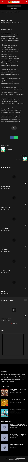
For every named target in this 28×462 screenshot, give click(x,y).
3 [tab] (14, 323)
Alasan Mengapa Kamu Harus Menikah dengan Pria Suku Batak (18, 425)
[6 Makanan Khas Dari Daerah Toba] (4, 402)
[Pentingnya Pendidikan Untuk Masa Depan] (4, 413)
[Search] (26, 2)
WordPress (16, 459)
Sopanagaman (6, 319)
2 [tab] (13, 323)
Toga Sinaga (4, 249)
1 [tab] (11, 323)
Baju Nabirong (10, 149)
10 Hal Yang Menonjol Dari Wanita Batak (16, 445)
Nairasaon (19, 159)
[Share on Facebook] (12, 137)
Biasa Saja (3, 291)
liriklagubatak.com (21, 458)
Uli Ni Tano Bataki (5, 270)
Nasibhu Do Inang (5, 186)
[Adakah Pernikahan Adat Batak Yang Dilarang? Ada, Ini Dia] (4, 437)
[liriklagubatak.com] (14, 2)
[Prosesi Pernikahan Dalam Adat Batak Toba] (4, 392)
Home (2, 12)
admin (3, 22)
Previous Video (5, 145)
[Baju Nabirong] (3, 149)
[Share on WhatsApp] (16, 137)
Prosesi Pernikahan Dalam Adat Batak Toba (18, 390)
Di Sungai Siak (4, 228)
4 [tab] (16, 323)
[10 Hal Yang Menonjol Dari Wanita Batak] (4, 447)
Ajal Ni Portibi (14, 8)
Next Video (24, 155)
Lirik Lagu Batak (9, 12)
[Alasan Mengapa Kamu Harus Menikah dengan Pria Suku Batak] (4, 427)
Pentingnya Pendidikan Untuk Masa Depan (17, 410)
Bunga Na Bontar (5, 207)
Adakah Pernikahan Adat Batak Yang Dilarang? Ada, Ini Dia (18, 435)
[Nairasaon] (25, 159)
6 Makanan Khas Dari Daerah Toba (17, 400)
